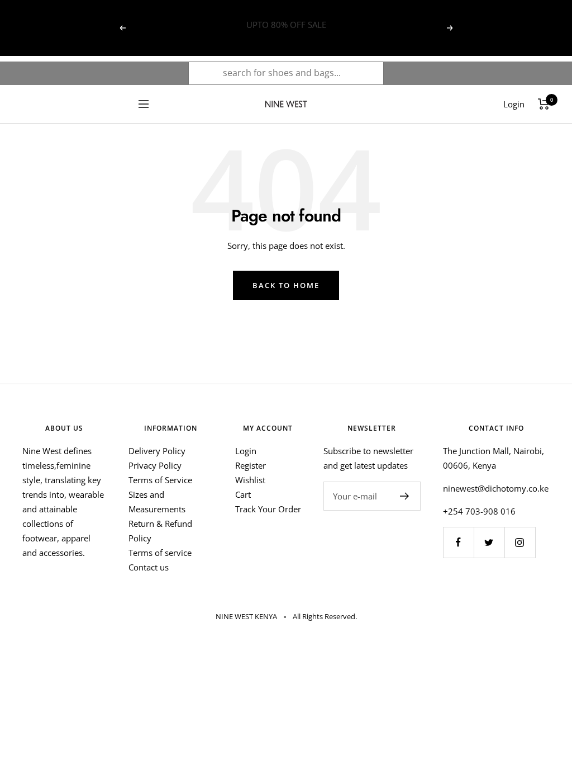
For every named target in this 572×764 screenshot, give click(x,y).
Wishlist (250, 479)
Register (250, 465)
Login (245, 450)
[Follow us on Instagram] (519, 542)
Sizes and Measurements (156, 502)
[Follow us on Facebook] (458, 542)
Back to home (286, 285)
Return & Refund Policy (160, 531)
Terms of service (160, 552)
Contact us (148, 567)
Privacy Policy (155, 465)
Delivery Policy (156, 450)
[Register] (404, 496)
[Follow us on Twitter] (489, 542)
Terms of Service (160, 479)
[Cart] (544, 104)
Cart (243, 494)
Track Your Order (268, 509)
